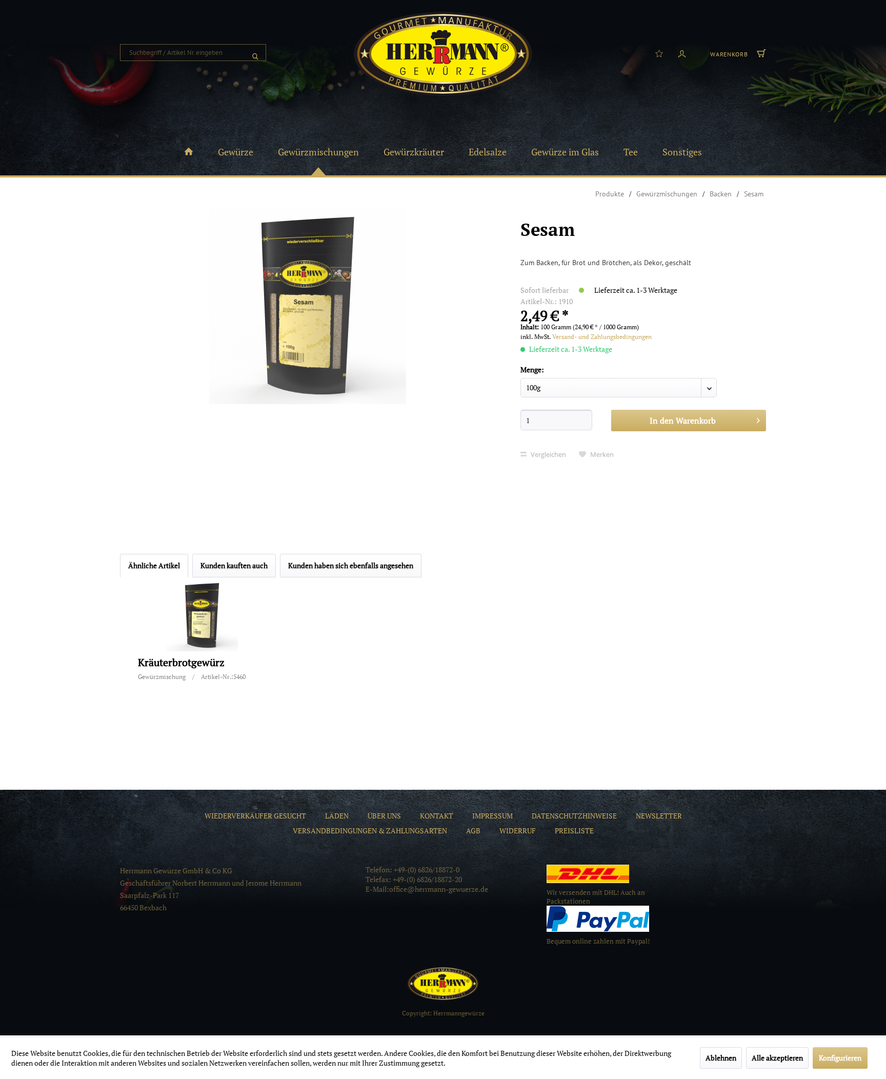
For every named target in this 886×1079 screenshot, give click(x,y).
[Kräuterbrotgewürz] (202, 615)
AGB (473, 830)
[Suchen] (255, 52)
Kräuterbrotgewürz (181, 662)
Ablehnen (721, 1058)
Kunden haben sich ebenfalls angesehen (350, 565)
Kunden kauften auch (234, 565)
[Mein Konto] (682, 53)
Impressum (492, 816)
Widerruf (517, 830)
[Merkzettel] (659, 53)
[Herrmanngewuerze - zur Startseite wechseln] (443, 54)
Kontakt (436, 816)
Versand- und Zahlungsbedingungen (602, 337)
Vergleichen (547, 454)
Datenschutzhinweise (574, 816)
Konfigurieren (840, 1058)
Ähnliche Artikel (154, 565)
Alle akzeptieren (777, 1058)
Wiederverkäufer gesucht (255, 816)
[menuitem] (193, 52)
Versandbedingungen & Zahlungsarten (370, 830)
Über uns (384, 816)
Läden (337, 816)
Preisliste (574, 830)
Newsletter (659, 816)
